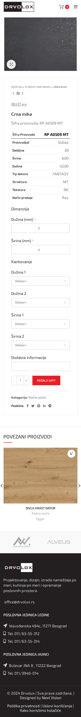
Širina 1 (18, 315)
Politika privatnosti (23, 705)
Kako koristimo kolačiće (40, 710)
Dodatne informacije (29, 357)
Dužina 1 (19, 272)
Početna (16, 86)
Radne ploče (37, 397)
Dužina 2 (19, 293)
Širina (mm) (22, 240)
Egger (40, 519)
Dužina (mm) (23, 219)
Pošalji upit (46, 380)
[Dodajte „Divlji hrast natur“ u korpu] (71, 454)
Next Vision (51, 697)
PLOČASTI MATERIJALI (38, 86)
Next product (22, 93)
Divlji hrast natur (40, 508)
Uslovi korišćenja (57, 705)
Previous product (13, 93)
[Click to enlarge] (11, 64)
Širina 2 (18, 336)
